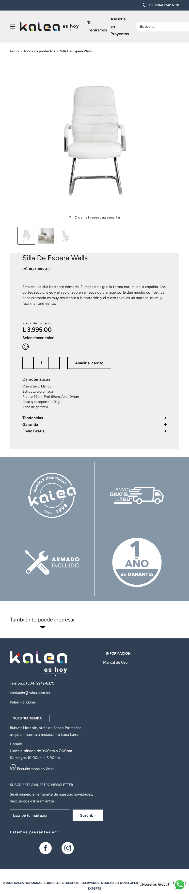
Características (36, 379)
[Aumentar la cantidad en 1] (54, 363)
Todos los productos (39, 51)
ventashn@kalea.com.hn (30, 692)
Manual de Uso (115, 662)
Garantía (30, 424)
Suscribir (88, 815)
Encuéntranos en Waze (35, 769)
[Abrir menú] (12, 26)
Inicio (14, 51)
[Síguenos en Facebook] (45, 848)
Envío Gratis (33, 431)
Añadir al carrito (89, 363)
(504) (31, 683)
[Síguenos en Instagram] (68, 848)
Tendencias (32, 417)
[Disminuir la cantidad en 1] (28, 363)
